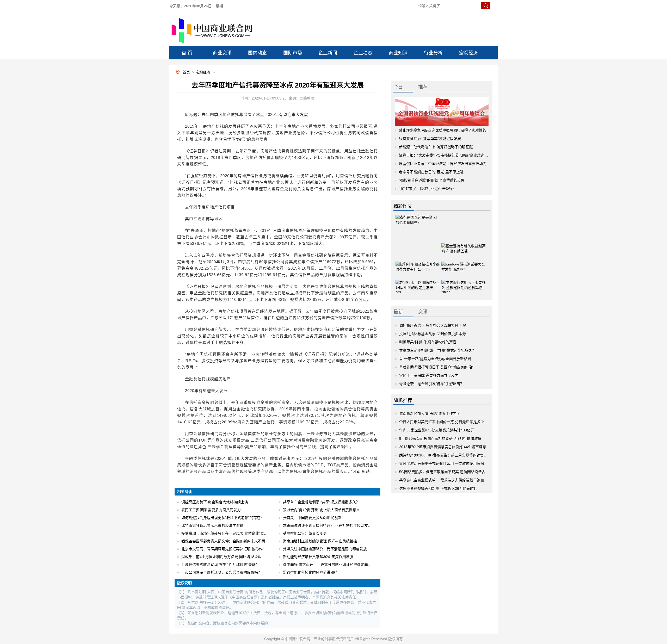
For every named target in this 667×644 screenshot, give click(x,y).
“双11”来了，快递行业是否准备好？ (427, 189)
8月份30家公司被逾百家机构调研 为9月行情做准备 (440, 438)
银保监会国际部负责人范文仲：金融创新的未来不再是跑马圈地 (232, 541)
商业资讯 (222, 52)
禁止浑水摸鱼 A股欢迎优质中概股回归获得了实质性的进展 (446, 130)
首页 (186, 72)
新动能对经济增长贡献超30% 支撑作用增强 (318, 557)
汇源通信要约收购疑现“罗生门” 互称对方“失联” (219, 564)
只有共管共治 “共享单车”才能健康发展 (430, 139)
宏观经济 (468, 52)
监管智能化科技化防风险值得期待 (310, 572)
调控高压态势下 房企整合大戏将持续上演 (214, 502)
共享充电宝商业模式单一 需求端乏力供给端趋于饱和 (441, 480)
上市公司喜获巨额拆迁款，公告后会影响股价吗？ (221, 572)
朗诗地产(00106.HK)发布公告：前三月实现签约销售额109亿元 (450, 455)
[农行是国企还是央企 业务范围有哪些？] (418, 222)
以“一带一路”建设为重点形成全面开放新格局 (435, 359)
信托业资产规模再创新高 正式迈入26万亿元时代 (438, 488)
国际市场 (292, 52)
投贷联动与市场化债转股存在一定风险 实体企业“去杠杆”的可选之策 (236, 533)
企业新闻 (327, 52)
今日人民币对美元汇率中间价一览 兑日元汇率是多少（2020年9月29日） (458, 422)
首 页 (187, 52)
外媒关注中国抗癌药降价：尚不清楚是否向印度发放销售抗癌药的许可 (339, 549)
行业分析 (433, 52)
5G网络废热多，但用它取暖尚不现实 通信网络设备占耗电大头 (449, 472)
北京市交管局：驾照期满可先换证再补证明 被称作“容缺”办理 (230, 549)
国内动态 (257, 52)
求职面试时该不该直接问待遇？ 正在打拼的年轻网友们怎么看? (334, 525)
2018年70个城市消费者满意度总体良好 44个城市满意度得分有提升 (453, 447)
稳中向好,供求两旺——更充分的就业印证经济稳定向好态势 (331, 564)
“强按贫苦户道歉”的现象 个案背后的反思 (432, 180)
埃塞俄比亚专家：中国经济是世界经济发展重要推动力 (442, 164)
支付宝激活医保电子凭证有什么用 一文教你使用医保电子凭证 (449, 463)
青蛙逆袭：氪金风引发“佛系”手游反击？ (431, 384)
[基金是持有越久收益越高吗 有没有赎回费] (463, 244)
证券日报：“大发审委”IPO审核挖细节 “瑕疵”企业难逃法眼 (445, 155)
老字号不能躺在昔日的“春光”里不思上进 (431, 172)
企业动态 (363, 52)
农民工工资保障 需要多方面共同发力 (211, 510)
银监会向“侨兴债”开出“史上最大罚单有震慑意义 (321, 510)
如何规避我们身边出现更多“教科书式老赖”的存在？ (222, 518)
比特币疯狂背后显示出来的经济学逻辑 (212, 525)
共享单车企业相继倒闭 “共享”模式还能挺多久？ (321, 502)
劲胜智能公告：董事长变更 (305, 533)
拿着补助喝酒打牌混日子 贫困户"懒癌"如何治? (436, 367)
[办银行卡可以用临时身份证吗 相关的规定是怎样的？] (418, 280)
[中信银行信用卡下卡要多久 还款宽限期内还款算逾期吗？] (463, 280)
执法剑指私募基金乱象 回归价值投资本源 (432, 334)
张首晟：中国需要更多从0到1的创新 (312, 518)
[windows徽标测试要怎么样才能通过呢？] (463, 262)
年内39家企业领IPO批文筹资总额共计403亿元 (436, 430)
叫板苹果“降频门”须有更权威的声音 (427, 342)
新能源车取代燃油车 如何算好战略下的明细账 (436, 147)
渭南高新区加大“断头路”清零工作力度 (429, 413)
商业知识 (398, 52)
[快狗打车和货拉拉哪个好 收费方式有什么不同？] (418, 262)
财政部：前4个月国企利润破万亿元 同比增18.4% (221, 557)
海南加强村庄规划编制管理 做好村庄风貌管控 (320, 541)
